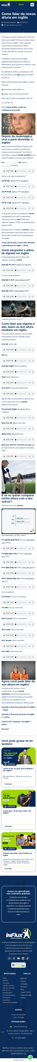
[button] (32, 4)
